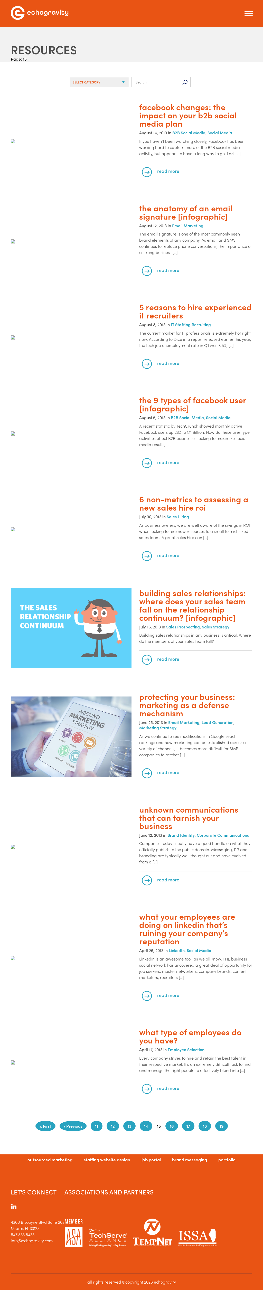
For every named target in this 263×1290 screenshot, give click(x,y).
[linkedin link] (14, 1207)
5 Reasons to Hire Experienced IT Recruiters (195, 311)
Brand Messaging (189, 1159)
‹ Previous (73, 1126)
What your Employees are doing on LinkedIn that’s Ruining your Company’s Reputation (187, 928)
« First (45, 1126)
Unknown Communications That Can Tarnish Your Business (188, 817)
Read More (168, 171)
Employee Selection (186, 1049)
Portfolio (227, 1159)
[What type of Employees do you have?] (71, 1063)
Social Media (220, 132)
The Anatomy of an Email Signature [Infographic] (185, 212)
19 (221, 1126)
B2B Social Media (188, 132)
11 (96, 1126)
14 (146, 1126)
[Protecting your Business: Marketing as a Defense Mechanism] (71, 737)
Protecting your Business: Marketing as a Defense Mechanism (187, 704)
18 (205, 1126)
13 (129, 1126)
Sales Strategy (215, 626)
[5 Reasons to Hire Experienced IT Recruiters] (71, 338)
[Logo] (39, 13)
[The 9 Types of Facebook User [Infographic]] (71, 434)
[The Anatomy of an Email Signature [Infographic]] (71, 241)
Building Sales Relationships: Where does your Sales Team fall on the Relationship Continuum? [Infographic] (192, 605)
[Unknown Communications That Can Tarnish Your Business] (71, 847)
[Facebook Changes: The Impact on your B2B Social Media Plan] (71, 141)
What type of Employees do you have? (190, 1036)
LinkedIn (177, 950)
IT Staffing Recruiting (191, 324)
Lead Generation (217, 722)
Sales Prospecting (183, 626)
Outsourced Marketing (49, 1159)
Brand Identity (181, 835)
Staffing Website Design (107, 1159)
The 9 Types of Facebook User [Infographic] (192, 404)
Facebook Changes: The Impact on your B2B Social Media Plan (188, 115)
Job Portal (151, 1159)
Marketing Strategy (157, 727)
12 (113, 1126)
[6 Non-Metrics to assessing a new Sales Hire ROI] (71, 529)
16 (172, 1126)
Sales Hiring (178, 516)
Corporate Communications (223, 835)
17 (188, 1126)
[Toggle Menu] (249, 14)
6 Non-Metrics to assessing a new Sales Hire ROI (193, 503)
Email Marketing (187, 225)
